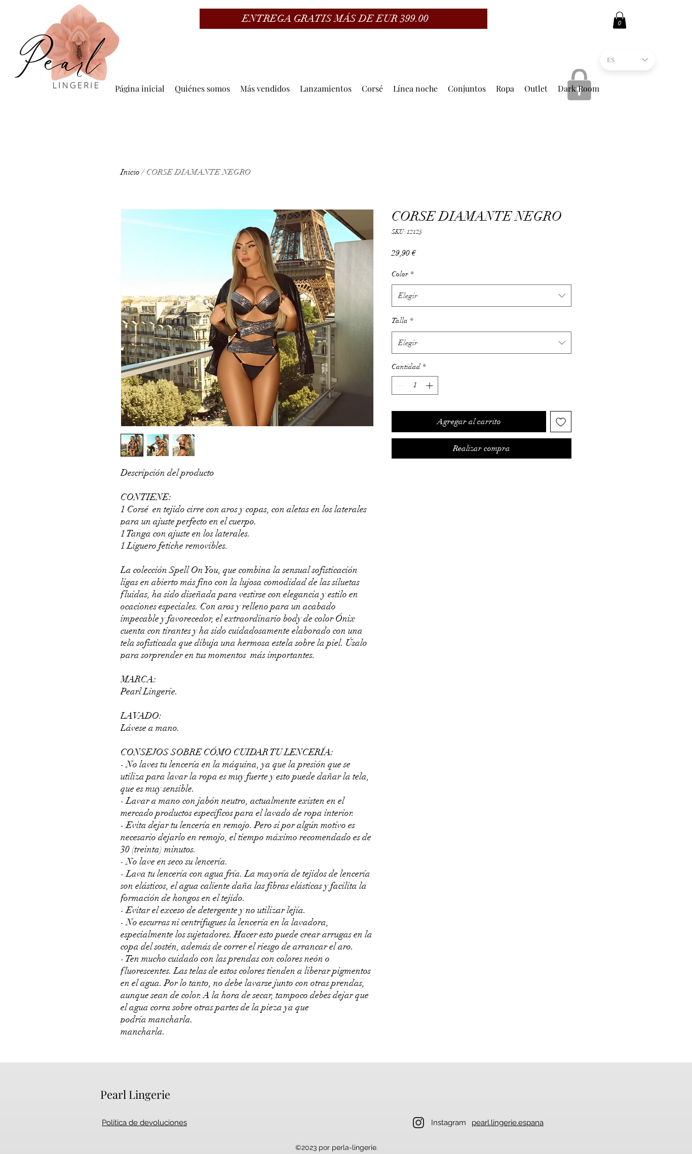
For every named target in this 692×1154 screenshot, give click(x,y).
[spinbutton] (415, 385)
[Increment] (430, 385)
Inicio (130, 172)
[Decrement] (399, 385)
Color (402, 274)
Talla (402, 320)
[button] (619, 20)
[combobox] (481, 295)
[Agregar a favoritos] (560, 421)
